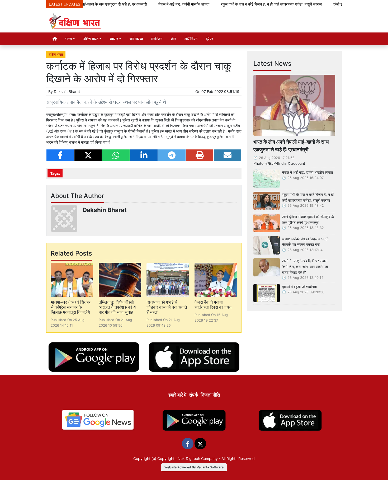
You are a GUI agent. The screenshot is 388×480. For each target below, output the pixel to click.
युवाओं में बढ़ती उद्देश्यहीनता (299, 286)
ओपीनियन (190, 38)
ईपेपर (209, 38)
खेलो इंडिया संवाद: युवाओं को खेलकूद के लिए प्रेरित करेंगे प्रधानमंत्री (308, 219)
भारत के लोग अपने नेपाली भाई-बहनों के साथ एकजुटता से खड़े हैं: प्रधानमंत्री (84, 4)
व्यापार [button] (114, 38)
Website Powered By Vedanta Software (194, 467)
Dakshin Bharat (67, 91)
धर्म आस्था (136, 38)
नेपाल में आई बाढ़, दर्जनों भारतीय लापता (171, 4)
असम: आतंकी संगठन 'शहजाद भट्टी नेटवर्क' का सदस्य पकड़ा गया (305, 242)
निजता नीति (210, 395)
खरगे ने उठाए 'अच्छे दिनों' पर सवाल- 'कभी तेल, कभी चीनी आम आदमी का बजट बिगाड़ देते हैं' (305, 266)
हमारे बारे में (177, 395)
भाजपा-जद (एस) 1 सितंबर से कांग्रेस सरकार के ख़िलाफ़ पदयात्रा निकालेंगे (71, 307)
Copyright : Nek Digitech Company (187, 458)
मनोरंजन (156, 38)
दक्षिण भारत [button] (90, 38)
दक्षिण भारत (56, 55)
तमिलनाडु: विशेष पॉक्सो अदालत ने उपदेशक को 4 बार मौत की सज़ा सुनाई (117, 307)
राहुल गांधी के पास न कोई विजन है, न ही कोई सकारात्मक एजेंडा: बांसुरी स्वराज (258, 4)
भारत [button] (68, 38)
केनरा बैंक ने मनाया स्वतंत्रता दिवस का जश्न (213, 304)
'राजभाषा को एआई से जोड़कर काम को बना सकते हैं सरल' (166, 307)
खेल (173, 38)
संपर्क (193, 395)
